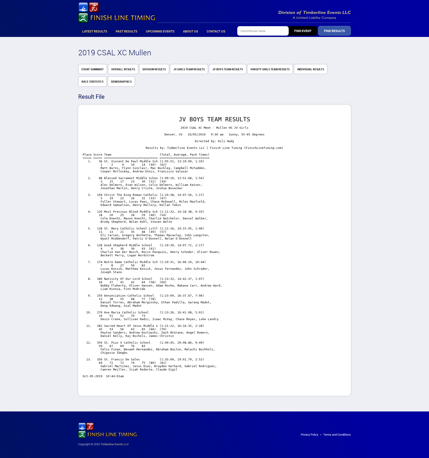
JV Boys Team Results (227, 69)
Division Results (154, 69)
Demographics (121, 81)
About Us (190, 31)
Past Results (126, 31)
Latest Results (94, 31)
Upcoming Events (160, 31)
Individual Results (310, 69)
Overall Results (123, 69)
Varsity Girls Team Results (270, 69)
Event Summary (93, 69)
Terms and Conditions (337, 434)
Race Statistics (92, 81)
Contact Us (216, 31)
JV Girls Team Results (189, 69)
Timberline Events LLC (115, 444)
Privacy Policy (309, 434)
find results (334, 31)
